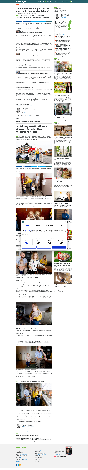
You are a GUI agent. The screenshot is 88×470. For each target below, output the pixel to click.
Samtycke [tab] (27, 225)
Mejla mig (64, 16)
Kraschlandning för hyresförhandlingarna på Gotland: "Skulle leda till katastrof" (34, 73)
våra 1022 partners (28, 230)
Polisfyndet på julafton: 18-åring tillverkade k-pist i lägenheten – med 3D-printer (29, 441)
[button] (44, 1)
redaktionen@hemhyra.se (24, 454)
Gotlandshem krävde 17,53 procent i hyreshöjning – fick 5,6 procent (32, 55)
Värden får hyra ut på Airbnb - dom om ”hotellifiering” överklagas (27, 435)
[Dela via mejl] (49, 21)
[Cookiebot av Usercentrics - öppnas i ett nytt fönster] (61, 222)
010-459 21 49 (25, 112)
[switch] (38, 243)
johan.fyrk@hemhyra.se (39, 458)
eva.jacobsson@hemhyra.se (40, 450)
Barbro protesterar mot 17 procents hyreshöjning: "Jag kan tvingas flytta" (28, 119)
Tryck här (28, 115)
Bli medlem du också (58, 454)
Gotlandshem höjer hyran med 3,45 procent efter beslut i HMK (31, 32)
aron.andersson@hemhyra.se (40, 462)
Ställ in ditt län (58, 29)
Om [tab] (61, 225)
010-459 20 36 (64, 17)
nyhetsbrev (25, 459)
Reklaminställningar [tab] (49, 225)
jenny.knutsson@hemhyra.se (28, 111)
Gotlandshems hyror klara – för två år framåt (24, 105)
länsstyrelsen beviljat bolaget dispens (38, 57)
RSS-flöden (18, 461)
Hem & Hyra (22, 457)
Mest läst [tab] (56, 34)
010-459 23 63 (26, 427)
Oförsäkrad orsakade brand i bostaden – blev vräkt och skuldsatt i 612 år (28, 438)
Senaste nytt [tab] (62, 34)
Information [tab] (38, 225)
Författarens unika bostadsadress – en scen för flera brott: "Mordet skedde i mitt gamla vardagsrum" (33, 439)
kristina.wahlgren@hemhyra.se (28, 426)
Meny (67, 1)
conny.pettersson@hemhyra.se (40, 454)
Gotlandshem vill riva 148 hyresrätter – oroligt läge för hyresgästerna (28, 121)
